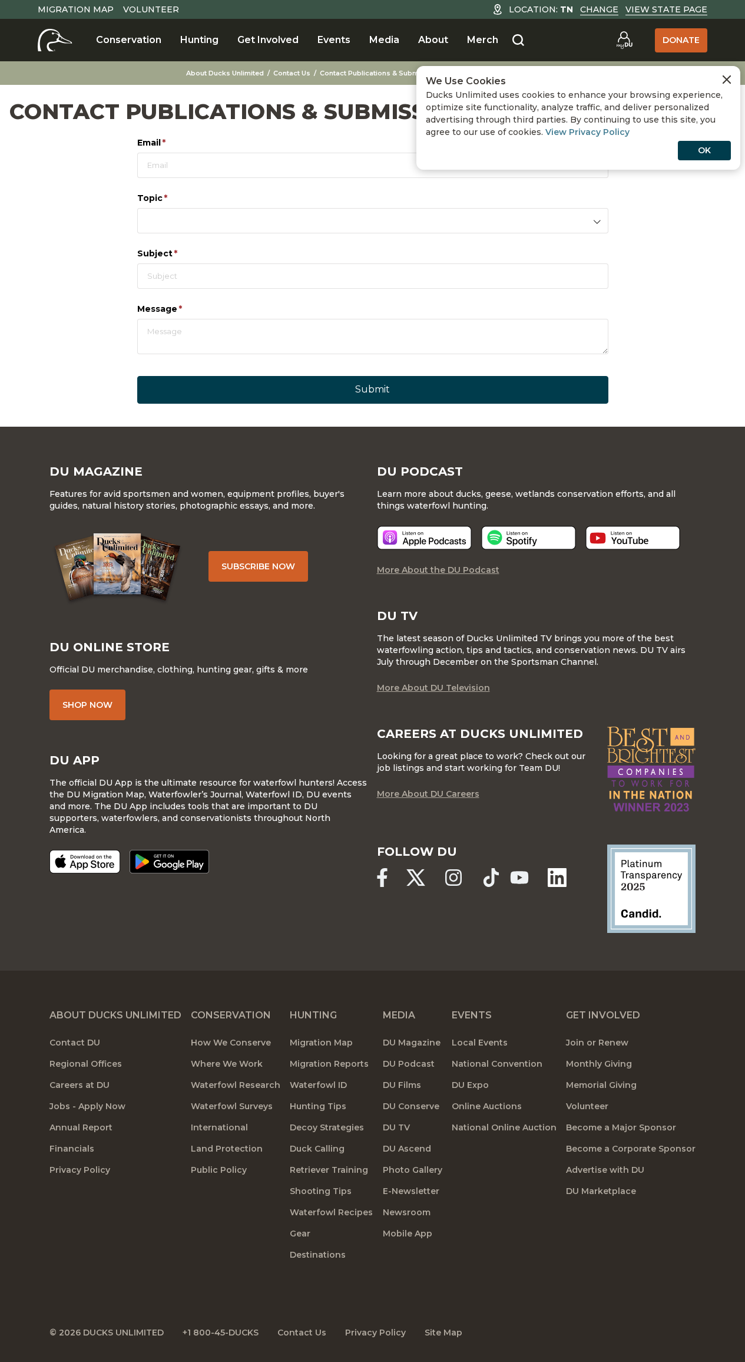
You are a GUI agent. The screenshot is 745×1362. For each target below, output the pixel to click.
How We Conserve (231, 1042)
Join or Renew (597, 1042)
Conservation (128, 39)
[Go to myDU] (624, 40)
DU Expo (470, 1085)
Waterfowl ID (318, 1085)
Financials (71, 1148)
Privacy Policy (79, 1170)
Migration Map (76, 9)
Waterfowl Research (235, 1085)
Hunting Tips (318, 1106)
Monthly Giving (599, 1063)
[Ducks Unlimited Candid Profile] (651, 887)
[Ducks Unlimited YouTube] (519, 877)
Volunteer (151, 9)
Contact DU (74, 1042)
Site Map (443, 1332)
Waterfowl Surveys (232, 1106)
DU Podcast (409, 1063)
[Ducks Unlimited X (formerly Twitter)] (415, 877)
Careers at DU (79, 1085)
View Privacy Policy (587, 132)
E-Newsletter (411, 1191)
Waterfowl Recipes (331, 1212)
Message (179, 309)
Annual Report (80, 1127)
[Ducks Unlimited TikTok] (491, 877)
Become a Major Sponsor (621, 1127)
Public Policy (219, 1170)
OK (704, 150)
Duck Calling (317, 1148)
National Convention (497, 1063)
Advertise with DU (605, 1170)
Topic (172, 198)
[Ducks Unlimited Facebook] (382, 877)
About (433, 39)
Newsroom (407, 1212)
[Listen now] (424, 538)
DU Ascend (407, 1148)
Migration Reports (329, 1063)
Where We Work (227, 1063)
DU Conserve (411, 1106)
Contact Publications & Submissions (381, 73)
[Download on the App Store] (84, 861)
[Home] (55, 40)
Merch (482, 39)
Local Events (480, 1042)
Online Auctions (487, 1106)
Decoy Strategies (327, 1127)
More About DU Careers (428, 794)
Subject (177, 253)
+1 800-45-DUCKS (221, 1332)
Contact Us (291, 73)
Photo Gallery (412, 1170)
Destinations (318, 1254)
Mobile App (407, 1233)
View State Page (666, 9)
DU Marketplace (601, 1191)
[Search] (518, 40)
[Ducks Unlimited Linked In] (557, 877)
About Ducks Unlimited (225, 73)
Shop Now (87, 705)
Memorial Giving (601, 1085)
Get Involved (268, 39)
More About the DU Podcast (438, 570)
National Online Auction (504, 1127)
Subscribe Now (258, 566)
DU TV (396, 1127)
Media (384, 39)
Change (599, 9)
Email (171, 142)
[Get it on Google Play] (169, 861)
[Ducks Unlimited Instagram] (453, 877)
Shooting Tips (321, 1191)
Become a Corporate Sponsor (631, 1148)
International (219, 1127)
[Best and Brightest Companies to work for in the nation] (651, 769)
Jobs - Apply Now (87, 1106)
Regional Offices (85, 1063)
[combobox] (372, 220)
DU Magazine (412, 1042)
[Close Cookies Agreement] (727, 79)
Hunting (199, 39)
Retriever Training (329, 1170)
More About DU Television (433, 687)
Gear (300, 1233)
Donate (681, 40)
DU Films (402, 1085)
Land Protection (227, 1148)
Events (333, 39)
